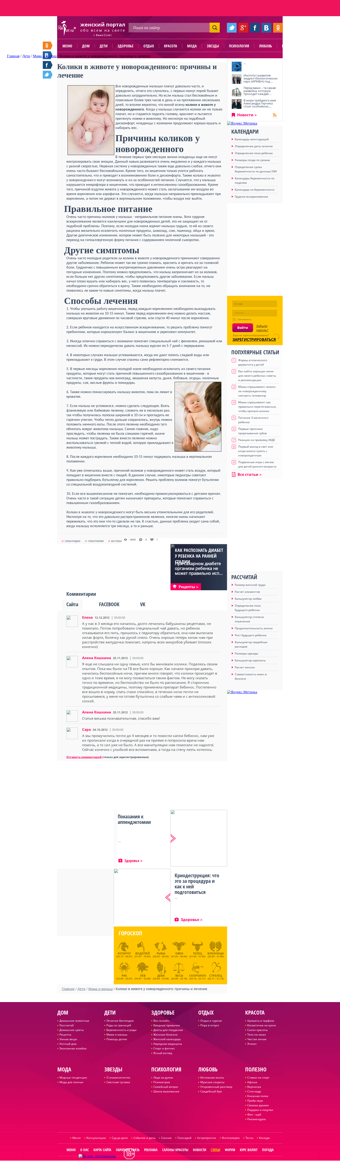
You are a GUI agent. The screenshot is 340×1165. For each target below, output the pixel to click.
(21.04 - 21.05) (197, 954)
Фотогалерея (231, 1138)
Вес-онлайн (161, 1021)
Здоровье (125, 46)
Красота (170, 46)
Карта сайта (102, 1149)
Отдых (148, 46)
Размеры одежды (246, 653)
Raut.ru (154, 1163)
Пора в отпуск (209, 1025)
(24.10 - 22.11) (197, 976)
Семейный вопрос (165, 1087)
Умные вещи (68, 1039)
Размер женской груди (250, 585)
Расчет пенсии (245, 667)
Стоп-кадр (254, 1091)
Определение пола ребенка (254, 153)
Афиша (252, 1082)
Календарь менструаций (252, 139)
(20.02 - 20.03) (161, 954)
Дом (86, 46)
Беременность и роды (121, 1030)
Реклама (151, 1149)
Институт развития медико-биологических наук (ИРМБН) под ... (261, 78)
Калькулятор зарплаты (250, 660)
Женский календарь (167, 1039)
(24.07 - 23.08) (143, 976)
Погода (268, 1149)
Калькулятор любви (248, 599)
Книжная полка (257, 1096)
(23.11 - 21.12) (216, 976)
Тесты (249, 1138)
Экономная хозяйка (73, 1048)
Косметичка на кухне (261, 1025)
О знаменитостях (118, 1077)
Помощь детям (116, 1039)
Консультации (96, 1138)
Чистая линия (256, 1039)
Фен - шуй (254, 1114)
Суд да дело (120, 1138)
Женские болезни (165, 1035)
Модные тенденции (73, 1077)
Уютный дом (68, 1044)
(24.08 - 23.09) (161, 976)
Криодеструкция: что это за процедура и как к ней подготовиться (197, 883)
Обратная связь (127, 1149)
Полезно (289, 46)
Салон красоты (257, 1030)
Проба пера (255, 1101)
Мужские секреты (212, 1082)
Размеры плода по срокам (252, 160)
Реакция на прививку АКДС (256, 440)
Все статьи (116, 541)
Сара (86, 729)
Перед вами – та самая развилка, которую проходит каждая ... (260, 91)
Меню (67, 46)
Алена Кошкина (96, 657)
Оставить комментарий (84, 757)
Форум (230, 1149)
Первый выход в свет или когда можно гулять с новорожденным (255, 451)
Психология (239, 46)
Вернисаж (254, 1087)
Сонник (166, 1138)
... (245, 63)
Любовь (265, 46)
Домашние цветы (71, 1030)
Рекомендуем (256, 1119)
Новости (245, 114)
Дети (104, 46)
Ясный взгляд (162, 1053)
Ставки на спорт (258, 1077)
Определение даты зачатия (254, 146)
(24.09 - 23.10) (179, 976)
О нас (84, 1149)
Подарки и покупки (260, 1110)
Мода (192, 46)
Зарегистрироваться (254, 339)
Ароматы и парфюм (260, 1021)
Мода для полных (71, 1082)
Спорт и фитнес (164, 1048)
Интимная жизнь (212, 1077)
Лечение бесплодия (120, 1021)
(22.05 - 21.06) (215, 954)
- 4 (145, 539)
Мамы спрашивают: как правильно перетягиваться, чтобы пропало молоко (257, 406)
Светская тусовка (118, 1082)
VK (142, 604)
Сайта (72, 604)
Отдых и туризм (211, 1021)
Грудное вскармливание (251, 197)
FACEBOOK (109, 604)
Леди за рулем (163, 1077)
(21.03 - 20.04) (179, 954)
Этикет (252, 1044)
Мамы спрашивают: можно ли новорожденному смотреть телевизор (256, 391)
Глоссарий (184, 1138)
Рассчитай (66, 1025)
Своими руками (258, 1105)
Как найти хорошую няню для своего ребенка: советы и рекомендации (257, 375)
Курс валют (248, 1149)
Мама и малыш (116, 1035)
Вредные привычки (166, 1025)
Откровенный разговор (216, 1087)
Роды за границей (118, 1025)
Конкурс (264, 1138)
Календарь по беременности (254, 190)
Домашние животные (74, 1021)
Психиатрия (161, 1082)
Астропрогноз (206, 1138)
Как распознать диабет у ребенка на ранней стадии (199, 556)
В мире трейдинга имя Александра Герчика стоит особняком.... (260, 103)
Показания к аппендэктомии (134, 819)
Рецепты (65, 1035)
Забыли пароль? (262, 328)
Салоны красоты (175, 1149)
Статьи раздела (72, 541)
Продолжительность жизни (254, 628)
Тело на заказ (256, 1035)
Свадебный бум (211, 1091)
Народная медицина (167, 1044)
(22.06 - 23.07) (124, 976)
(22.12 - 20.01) (124, 954)
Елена (87, 617)
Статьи (215, 1149)
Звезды (213, 46)
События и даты (144, 1138)
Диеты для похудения (168, 1030)
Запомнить (244, 319)
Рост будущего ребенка (250, 635)
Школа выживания (166, 1091)
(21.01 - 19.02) (143, 954)
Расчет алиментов (247, 592)
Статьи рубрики (96, 541)
